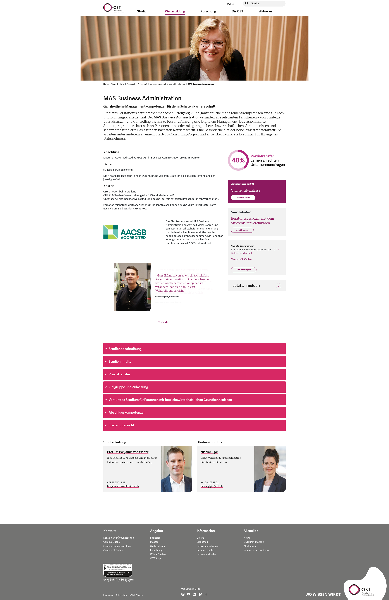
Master (154, 542)
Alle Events (250, 546)
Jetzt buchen (242, 230)
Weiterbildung (117, 84)
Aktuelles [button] (265, 11)
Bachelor (155, 537)
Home (106, 84)
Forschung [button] (208, 11)
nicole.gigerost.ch (212, 486)
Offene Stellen (158, 554)
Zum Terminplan (243, 269)
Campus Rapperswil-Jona (117, 546)
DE (228, 4)
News (247, 537)
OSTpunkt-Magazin (254, 542)
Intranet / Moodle (206, 554)
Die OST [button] (237, 11)
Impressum (108, 595)
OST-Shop (155, 558)
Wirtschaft (142, 84)
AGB (131, 595)
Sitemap (139, 595)
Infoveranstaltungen (208, 546)
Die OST (201, 537)
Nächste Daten (243, 197)
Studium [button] (143, 11)
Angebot (131, 84)
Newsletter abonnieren (256, 550)
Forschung (156, 550)
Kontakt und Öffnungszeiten (118, 537)
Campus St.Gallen (241, 259)
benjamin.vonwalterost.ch (123, 486)
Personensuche (205, 550)
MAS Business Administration (201, 84)
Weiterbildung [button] (175, 11)
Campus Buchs (111, 542)
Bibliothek (202, 542)
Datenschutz (121, 595)
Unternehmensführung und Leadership (167, 84)
